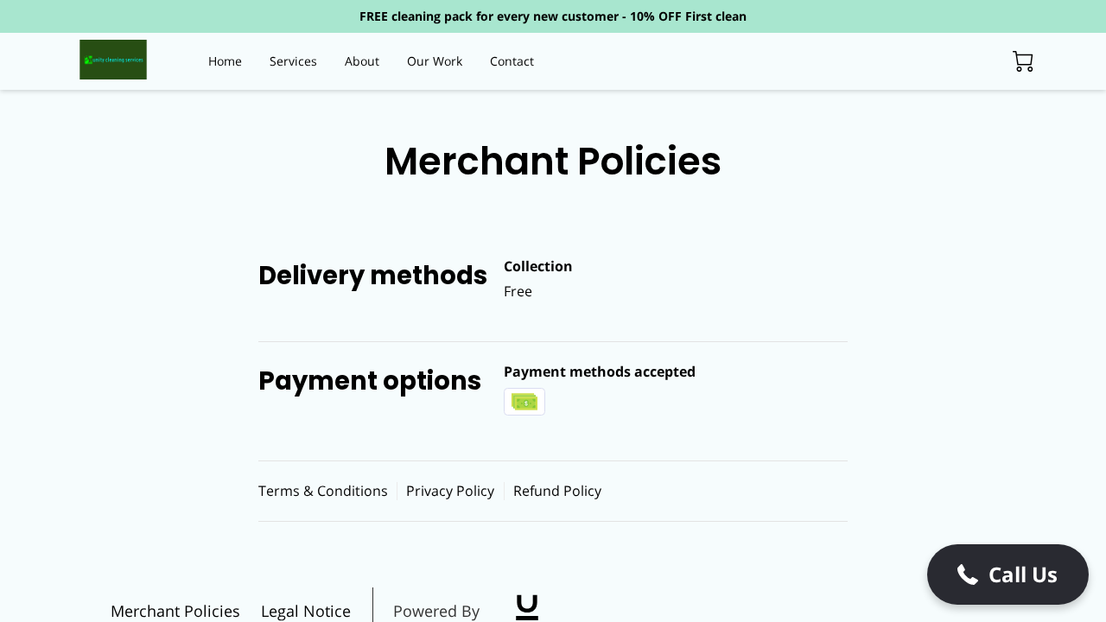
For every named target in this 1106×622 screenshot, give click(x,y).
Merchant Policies (175, 610)
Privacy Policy (450, 491)
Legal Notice (306, 610)
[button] (1008, 574)
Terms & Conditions (323, 491)
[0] (1023, 61)
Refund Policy (557, 491)
